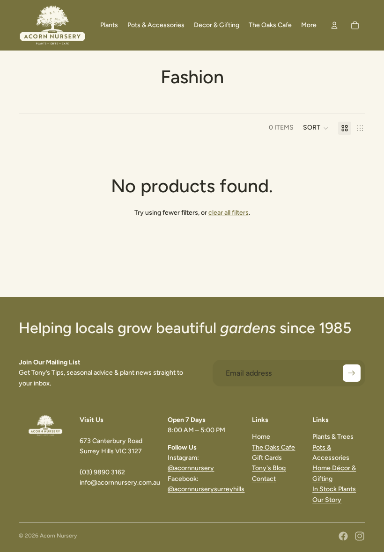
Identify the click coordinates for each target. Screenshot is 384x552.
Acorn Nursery (58, 535)
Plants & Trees (333, 437)
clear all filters (228, 213)
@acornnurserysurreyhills (206, 489)
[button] (316, 128)
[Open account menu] (334, 25)
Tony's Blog (269, 468)
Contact (264, 479)
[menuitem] (308, 25)
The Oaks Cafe (273, 447)
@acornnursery (191, 468)
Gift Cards (267, 458)
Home (261, 437)
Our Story (326, 500)
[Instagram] (359, 536)
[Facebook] (343, 536)
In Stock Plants (334, 489)
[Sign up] (352, 373)
